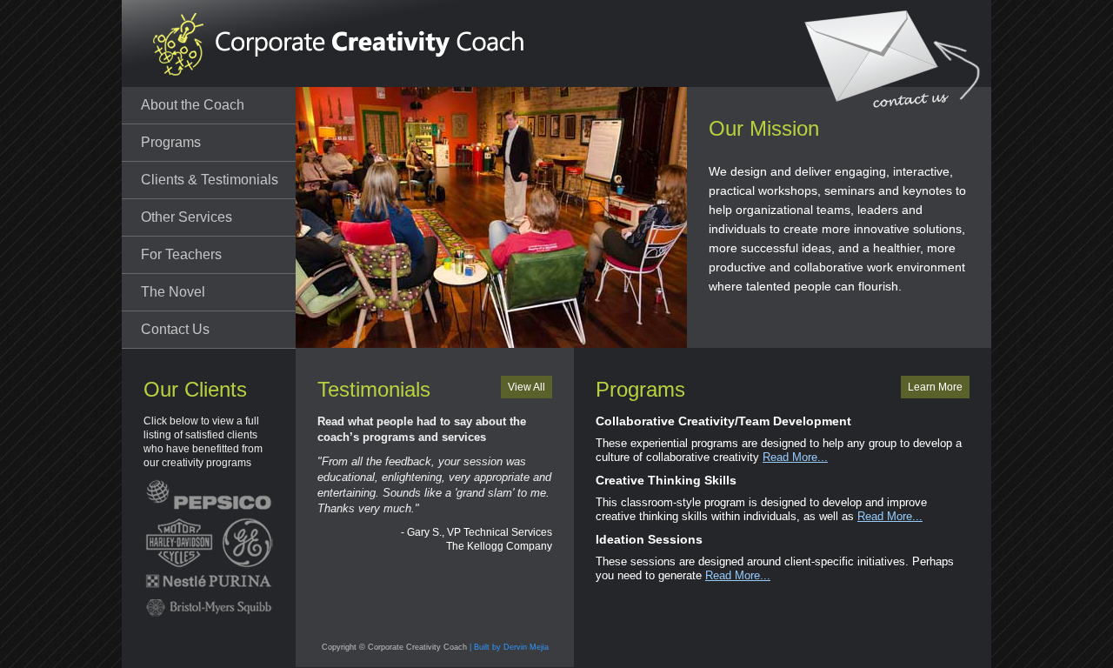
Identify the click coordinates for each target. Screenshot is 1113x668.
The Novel (173, 291)
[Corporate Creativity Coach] (326, 43)
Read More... (795, 457)
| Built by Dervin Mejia (509, 647)
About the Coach (192, 104)
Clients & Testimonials (209, 179)
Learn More (935, 387)
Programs (171, 142)
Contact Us (175, 329)
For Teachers (181, 254)
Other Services (186, 217)
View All (526, 387)
